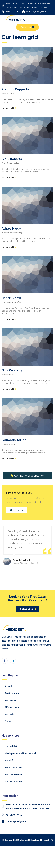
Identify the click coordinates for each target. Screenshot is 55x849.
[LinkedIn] (13, 661)
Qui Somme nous (13, 693)
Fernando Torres (14, 440)
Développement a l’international (20, 753)
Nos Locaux (10, 700)
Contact (8, 721)
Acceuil (8, 686)
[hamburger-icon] (50, 19)
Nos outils (9, 714)
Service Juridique (13, 781)
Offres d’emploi (12, 707)
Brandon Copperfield (17, 89)
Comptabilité (11, 746)
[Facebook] (5, 661)
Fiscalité (9, 760)
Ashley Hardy (11, 228)
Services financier (13, 774)
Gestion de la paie (13, 767)
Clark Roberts (12, 159)
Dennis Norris (11, 298)
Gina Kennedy (12, 370)
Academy (26, 27)
